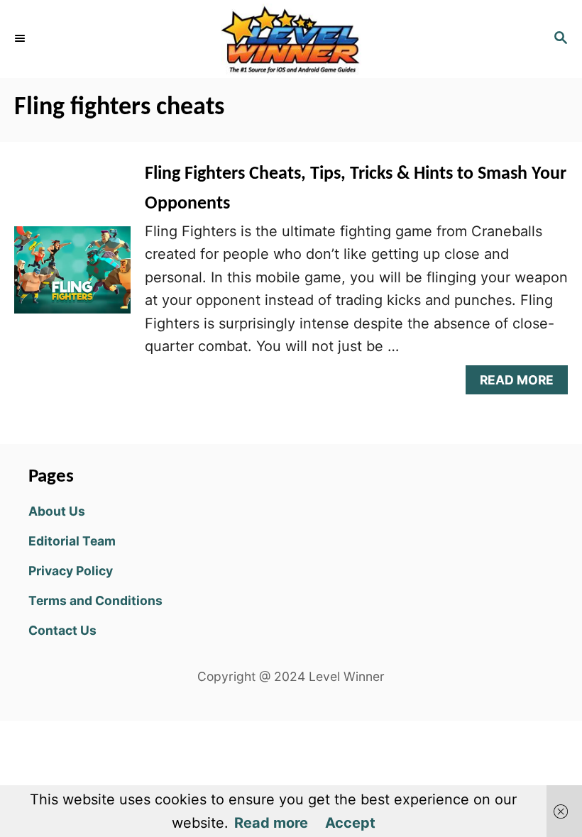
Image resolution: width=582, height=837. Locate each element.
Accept (350, 822)
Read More (522, 383)
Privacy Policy (70, 570)
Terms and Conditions (95, 600)
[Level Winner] (291, 39)
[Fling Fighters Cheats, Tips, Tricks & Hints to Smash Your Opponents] (72, 277)
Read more (271, 822)
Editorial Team (72, 540)
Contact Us (62, 630)
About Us (56, 511)
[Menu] (21, 39)
